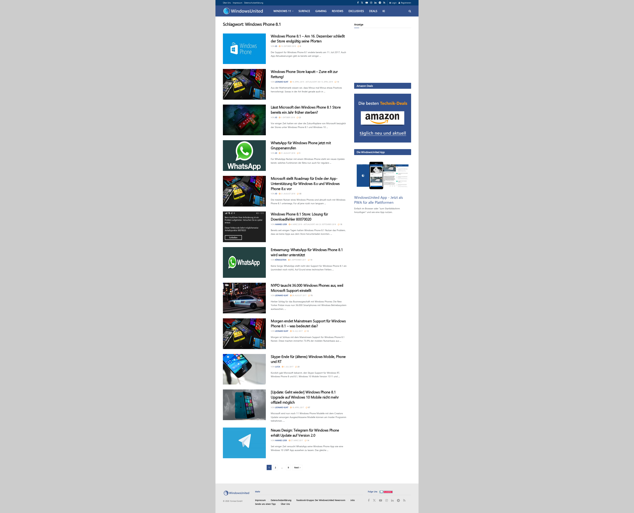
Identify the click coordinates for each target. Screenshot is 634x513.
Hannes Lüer (281, 224)
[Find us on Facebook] (358, 2)
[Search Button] (410, 10)
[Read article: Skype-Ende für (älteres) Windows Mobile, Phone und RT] (244, 369)
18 (341, 224)
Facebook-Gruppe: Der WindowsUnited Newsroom (320, 500)
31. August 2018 (287, 153)
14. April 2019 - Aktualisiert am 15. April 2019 (312, 81)
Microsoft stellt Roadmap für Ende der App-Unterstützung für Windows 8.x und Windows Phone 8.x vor (305, 183)
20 (298, 366)
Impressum (237, 2)
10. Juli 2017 (297, 331)
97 (309, 407)
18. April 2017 (298, 407)
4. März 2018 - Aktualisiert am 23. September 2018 (313, 224)
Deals (373, 11)
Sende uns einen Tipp (265, 503)
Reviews (337, 11)
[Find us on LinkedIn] (375, 2)
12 (307, 331)
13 (337, 81)
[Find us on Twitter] (362, 2)
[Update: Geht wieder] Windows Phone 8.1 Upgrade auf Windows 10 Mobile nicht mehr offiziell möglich (305, 397)
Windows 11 (282, 11)
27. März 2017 (296, 440)
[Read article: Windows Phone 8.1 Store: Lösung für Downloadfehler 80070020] (244, 226)
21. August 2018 (287, 193)
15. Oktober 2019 (288, 46)
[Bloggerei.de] (386, 491)
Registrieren (405, 2)
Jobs (352, 500)
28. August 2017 (299, 295)
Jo (276, 46)
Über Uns (227, 2)
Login (394, 2)
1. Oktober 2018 (287, 117)
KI (384, 11)
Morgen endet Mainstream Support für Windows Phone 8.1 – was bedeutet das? (308, 323)
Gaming (321, 11)
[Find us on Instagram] (371, 2)
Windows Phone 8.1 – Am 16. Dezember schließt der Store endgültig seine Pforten (308, 38)
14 (311, 259)
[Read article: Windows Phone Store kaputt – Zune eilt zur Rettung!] (244, 84)
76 (311, 295)
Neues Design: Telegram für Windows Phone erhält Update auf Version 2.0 (305, 433)
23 (300, 117)
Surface (304, 11)
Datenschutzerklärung (253, 2)
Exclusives (356, 11)
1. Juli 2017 (288, 366)
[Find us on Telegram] (380, 2)
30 (300, 193)
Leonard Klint (281, 81)
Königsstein (280, 259)
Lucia (277, 366)
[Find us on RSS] (384, 2)
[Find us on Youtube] (367, 2)
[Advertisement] (382, 56)
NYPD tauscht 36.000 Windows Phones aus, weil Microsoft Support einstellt (307, 288)
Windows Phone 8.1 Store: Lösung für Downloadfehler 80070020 (299, 216)
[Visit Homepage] (244, 11)
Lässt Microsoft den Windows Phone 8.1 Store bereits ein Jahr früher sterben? (306, 110)
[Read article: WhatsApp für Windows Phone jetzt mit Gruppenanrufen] (244, 155)
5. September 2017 (298, 259)
